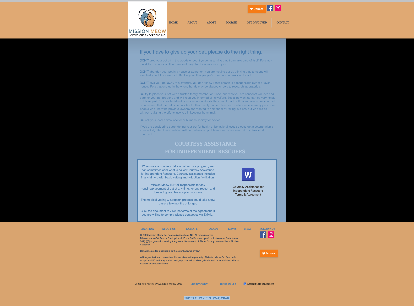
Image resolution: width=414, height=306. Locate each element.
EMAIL (208, 214)
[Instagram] (278, 8)
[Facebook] (270, 8)
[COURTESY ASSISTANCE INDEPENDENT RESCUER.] (248, 175)
